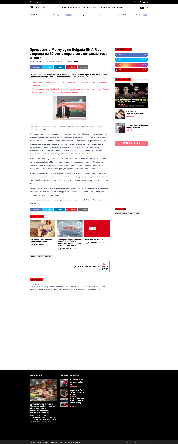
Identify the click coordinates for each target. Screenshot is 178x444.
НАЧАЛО (64, 7)
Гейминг (131, 213)
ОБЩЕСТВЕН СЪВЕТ (118, 7)
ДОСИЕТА (82, 7)
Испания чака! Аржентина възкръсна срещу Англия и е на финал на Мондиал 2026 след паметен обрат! (90, 15)
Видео (125, 213)
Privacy (139, 442)
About (50, 2)
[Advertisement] (89, 33)
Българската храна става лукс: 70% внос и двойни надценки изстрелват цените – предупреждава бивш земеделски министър (43, 408)
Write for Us (59, 2)
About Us (131, 442)
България (118, 213)
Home (124, 442)
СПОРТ (95, 7)
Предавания (74, 61)
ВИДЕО (89, 7)
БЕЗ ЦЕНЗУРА (72, 7)
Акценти (33, 256)
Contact (146, 442)
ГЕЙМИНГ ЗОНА (104, 7)
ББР (129, 15)
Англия (52, 15)
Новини (40, 256)
